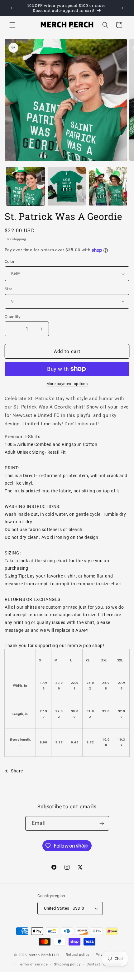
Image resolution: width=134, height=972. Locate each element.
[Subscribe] (102, 823)
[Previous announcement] (11, 8)
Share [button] (17, 770)
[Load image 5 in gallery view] (108, 186)
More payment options (67, 384)
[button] (12, 25)
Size (9, 289)
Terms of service (33, 964)
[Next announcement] (122, 8)
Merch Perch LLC (44, 955)
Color (9, 261)
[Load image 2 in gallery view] (67, 186)
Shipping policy (67, 964)
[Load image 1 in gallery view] (25, 186)
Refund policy (77, 955)
